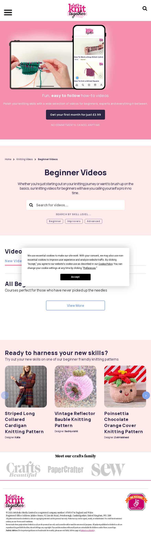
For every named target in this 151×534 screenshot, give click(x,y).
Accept (75, 277)
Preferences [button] (89, 268)
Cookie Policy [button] (105, 264)
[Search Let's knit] (145, 13)
